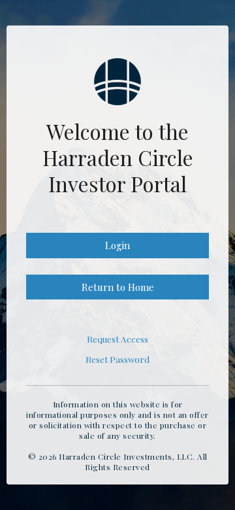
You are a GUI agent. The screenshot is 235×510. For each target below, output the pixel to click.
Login (117, 245)
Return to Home (118, 287)
